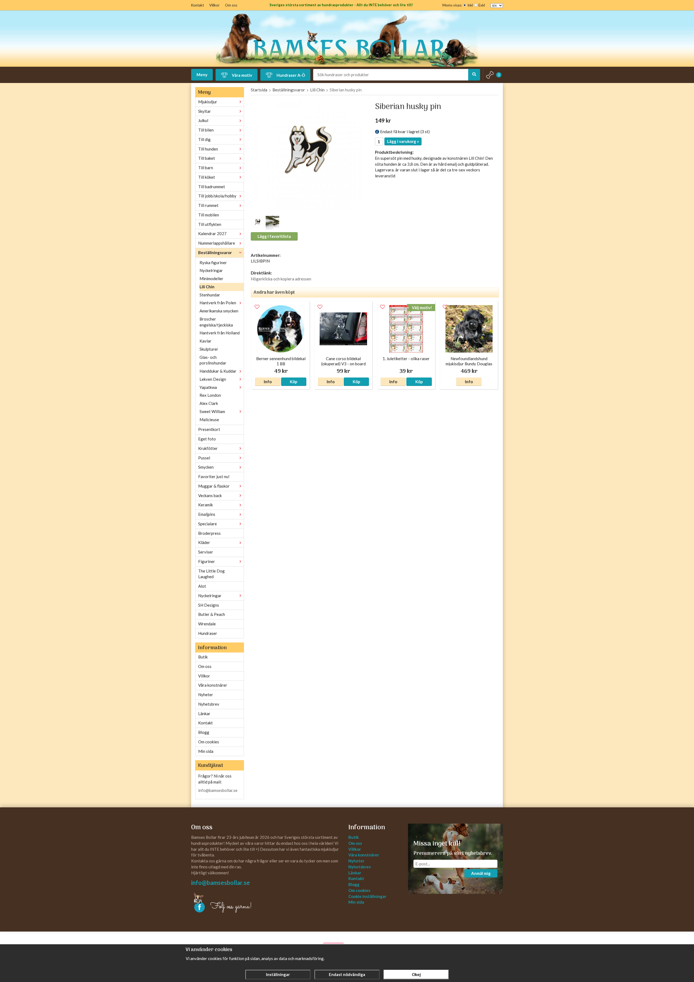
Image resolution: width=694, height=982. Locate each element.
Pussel (204, 457)
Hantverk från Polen (218, 302)
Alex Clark (209, 403)
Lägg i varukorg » (403, 141)
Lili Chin (207, 286)
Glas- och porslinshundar (213, 360)
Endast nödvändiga (347, 974)
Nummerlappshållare (216, 243)
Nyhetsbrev (208, 704)
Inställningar (278, 974)
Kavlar (205, 340)
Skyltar (204, 111)
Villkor (214, 5)
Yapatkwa (208, 387)
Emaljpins (206, 514)
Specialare (207, 523)
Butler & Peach (211, 614)
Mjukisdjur (207, 101)
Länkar (204, 713)
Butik (203, 656)
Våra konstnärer (212, 685)
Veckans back (210, 495)
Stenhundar (210, 294)
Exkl (481, 5)
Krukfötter (208, 448)
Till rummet (208, 205)
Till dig (204, 139)
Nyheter (205, 694)
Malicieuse (209, 419)
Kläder (204, 542)
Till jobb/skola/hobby (217, 195)
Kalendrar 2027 (212, 233)
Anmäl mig (481, 873)
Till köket (206, 177)
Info (268, 381)
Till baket (206, 158)
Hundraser (207, 633)
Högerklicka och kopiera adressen (281, 278)
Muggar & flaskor (214, 486)
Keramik (205, 504)
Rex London (210, 395)
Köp (293, 381)
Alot (202, 586)
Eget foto (207, 438)
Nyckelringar (211, 270)
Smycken (206, 467)
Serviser (205, 551)
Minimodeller (211, 278)
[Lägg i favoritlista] (257, 307)
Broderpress (209, 533)
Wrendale (207, 623)
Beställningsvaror (215, 252)
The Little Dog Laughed (211, 573)
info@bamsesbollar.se (217, 790)
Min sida (205, 751)
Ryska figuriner (213, 262)
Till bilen (206, 129)
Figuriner (206, 561)
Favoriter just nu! (214, 476)
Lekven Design (213, 379)
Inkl (470, 5)
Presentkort (209, 429)
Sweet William (212, 411)
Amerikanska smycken (219, 310)
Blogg (203, 732)
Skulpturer (209, 349)
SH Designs (208, 605)
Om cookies (208, 741)
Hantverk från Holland (220, 332)
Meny (202, 74)
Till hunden (208, 148)
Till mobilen (208, 214)
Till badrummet (211, 186)
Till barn (205, 167)
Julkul (203, 120)
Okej (416, 974)
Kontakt (197, 5)
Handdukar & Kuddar (218, 371)
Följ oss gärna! (231, 907)
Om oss (231, 5)
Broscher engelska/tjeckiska (216, 321)
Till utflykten (209, 224)
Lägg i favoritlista (274, 236)
